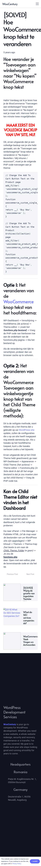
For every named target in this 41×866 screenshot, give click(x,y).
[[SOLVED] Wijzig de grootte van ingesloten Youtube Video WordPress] (11, 592)
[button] (37, 3)
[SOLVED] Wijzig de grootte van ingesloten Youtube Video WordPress (29, 596)
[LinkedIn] (6, 808)
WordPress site (26, 430)
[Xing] (12, 808)
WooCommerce (18, 301)
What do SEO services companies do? (28, 617)
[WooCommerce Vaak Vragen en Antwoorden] (11, 641)
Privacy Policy (16, 863)
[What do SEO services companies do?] (11, 616)
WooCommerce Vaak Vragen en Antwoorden (30, 640)
